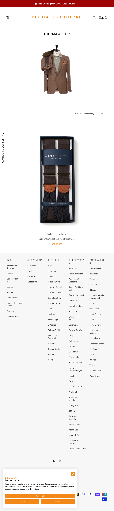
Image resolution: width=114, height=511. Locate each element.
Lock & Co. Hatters (73, 441)
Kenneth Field (75, 435)
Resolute (93, 284)
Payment (11, 311)
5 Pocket (52, 325)
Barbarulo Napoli (76, 295)
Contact (10, 273)
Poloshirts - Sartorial (53, 336)
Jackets (51, 343)
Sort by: (78, 113)
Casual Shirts (54, 349)
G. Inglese (73, 405)
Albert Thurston (76, 274)
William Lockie (96, 371)
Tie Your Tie (95, 349)
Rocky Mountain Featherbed (97, 296)
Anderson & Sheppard (74, 280)
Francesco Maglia (73, 398)
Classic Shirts (54, 282)
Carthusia (73, 325)
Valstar (93, 360)
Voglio (92, 365)
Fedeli (71, 376)
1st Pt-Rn (73, 268)
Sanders (93, 319)
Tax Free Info (12, 316)
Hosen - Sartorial (55, 293)
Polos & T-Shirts (55, 330)
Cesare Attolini (75, 330)
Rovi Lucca (94, 309)
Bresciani (73, 311)
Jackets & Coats (55, 298)
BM (7, 16)
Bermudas (52, 271)
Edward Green (75, 362)
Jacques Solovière (73, 417)
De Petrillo (73, 352)
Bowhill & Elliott (76, 306)
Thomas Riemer (97, 344)
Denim (51, 276)
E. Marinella (74, 357)
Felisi (71, 381)
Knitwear (52, 354)
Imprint (10, 292)
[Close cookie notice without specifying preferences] (73, 474)
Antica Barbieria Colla (76, 288)
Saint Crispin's (96, 314)
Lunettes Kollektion (77, 449)
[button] (94, 17)
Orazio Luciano (96, 268)
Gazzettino (32, 282)
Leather (51, 314)
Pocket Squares (55, 319)
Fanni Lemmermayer (75, 369)
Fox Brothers (74, 392)
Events (10, 287)
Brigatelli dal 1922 (74, 318)
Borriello (73, 301)
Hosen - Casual (55, 287)
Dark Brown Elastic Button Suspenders (57, 239)
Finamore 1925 (75, 387)
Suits (50, 266)
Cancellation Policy (12, 280)
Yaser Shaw (95, 376)
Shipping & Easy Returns (13, 266)
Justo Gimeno (75, 424)
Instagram (32, 276)
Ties (50, 309)
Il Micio (72, 411)
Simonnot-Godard (94, 331)
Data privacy (12, 298)
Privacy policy (11, 478)
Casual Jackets (55, 303)
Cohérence (74, 341)
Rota (92, 303)
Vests (50, 360)
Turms (92, 354)
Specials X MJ (95, 338)
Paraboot (94, 274)
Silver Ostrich (96, 325)
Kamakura (73, 430)
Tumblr (30, 271)
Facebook (31, 266)
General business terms (14, 304)
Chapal (72, 335)
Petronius (94, 279)
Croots (72, 346)
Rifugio (93, 290)
